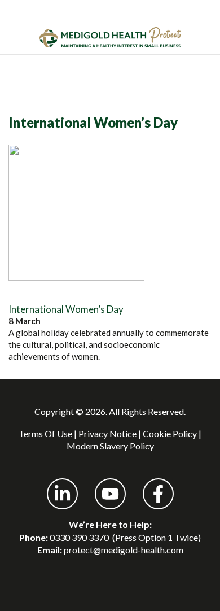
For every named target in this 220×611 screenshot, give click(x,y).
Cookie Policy (170, 433)
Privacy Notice (107, 433)
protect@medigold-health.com (123, 549)
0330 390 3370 (79, 537)
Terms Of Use (45, 433)
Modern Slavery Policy (110, 445)
